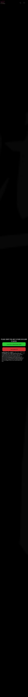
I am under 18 (14, 349)
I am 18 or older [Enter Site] (14, 344)
